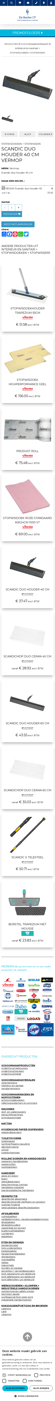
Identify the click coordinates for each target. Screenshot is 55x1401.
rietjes (4, 1262)
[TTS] (21, 1011)
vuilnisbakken (9, 1216)
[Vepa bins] (34, 995)
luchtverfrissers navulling (15, 1144)
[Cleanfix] (8, 1011)
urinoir (5, 1149)
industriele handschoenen (16, 1299)
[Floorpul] (47, 1006)
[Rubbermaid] (21, 990)
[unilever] (47, 1018)
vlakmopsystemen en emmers (19, 1103)
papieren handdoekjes (14, 1161)
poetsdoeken (9, 1167)
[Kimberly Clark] (47, 990)
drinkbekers (8, 1256)
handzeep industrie (12, 1187)
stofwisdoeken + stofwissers (27, 52)
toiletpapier (8, 1141)
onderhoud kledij (11, 1074)
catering (6, 1308)
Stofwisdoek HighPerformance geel (27, 382)
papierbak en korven (13, 1228)
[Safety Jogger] (34, 1001)
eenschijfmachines (12, 1114)
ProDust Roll (27, 451)
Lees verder (44, 1368)
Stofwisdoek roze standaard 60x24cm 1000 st (27, 520)
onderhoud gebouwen (14, 1068)
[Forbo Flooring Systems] (21, 1006)
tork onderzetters (11, 1248)
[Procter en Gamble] (34, 1006)
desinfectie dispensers (14, 1199)
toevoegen (10, 214)
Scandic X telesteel (28, 857)
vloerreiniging (9, 1082)
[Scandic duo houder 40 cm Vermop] (27, 84)
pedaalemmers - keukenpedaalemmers (24, 1219)
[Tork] (47, 985)
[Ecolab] (34, 980)
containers (7, 1233)
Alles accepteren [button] (15, 1388)
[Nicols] (47, 1011)
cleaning (6, 1314)
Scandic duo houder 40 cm (27, 589)
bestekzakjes (8, 1251)
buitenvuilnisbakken (13, 1230)
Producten (11, 44)
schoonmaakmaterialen (34, 44)
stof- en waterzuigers (13, 1112)
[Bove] (21, 1018)
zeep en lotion (9, 1175)
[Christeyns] (21, 980)
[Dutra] (8, 1018)
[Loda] (34, 1018)
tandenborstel (9, 1245)
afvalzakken (8, 1222)
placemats (7, 1265)
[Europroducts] (47, 1029)
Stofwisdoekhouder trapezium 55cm (28, 311)
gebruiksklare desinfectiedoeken (20, 1207)
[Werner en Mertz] (8, 980)
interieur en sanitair (26, 48)
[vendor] (34, 1011)
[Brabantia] (47, 995)
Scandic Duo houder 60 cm (27, 723)
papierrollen (8, 1164)
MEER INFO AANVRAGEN (18, 224)
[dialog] (27, 1373)
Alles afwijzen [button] (41, 1388)
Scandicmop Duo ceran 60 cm (27, 790)
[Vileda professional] (8, 985)
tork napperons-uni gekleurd (18, 1273)
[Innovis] (8, 1006)
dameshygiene (10, 1147)
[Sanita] (47, 1001)
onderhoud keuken (12, 1071)
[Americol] (8, 995)
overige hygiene (10, 1204)
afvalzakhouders (10, 1225)
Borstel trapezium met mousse (27, 926)
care (4, 1311)
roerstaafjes (8, 1259)
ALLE (26, 134)
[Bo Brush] (47, 980)
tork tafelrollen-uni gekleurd (17, 1279)
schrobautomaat (11, 1117)
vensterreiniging (10, 1088)
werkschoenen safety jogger (17, 1291)
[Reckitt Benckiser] (21, 1029)
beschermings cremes (14, 1184)
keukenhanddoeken (13, 1253)
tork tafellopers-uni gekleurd (18, 1276)
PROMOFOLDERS (27, 33)
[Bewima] (34, 985)
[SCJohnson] (34, 990)
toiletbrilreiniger (10, 1152)
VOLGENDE (45, 134)
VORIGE (10, 134)
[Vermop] (21, 1001)
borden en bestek (11, 1268)
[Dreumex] (21, 995)
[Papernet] (8, 990)
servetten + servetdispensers (18, 1271)
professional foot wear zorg (17, 1297)
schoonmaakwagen (12, 1100)
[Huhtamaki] (8, 1001)
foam (4, 1178)
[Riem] (21, 985)
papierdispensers (11, 1132)
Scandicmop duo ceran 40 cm (27, 656)
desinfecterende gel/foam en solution (23, 1202)
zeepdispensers (10, 1181)
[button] (27, 1395)
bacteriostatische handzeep (17, 1190)
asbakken (7, 1236)
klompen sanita (10, 1294)
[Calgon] (34, 1029)
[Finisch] (8, 1030)
